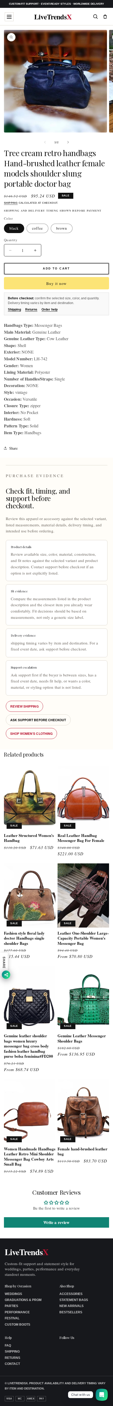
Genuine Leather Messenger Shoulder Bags (82, 1038)
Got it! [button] (98, 1395)
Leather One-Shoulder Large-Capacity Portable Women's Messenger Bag (83, 938)
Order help (50, 309)
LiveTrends (53, 16)
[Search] (95, 16)
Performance (17, 1312)
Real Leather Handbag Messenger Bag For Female (81, 838)
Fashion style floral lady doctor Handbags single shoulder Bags (24, 938)
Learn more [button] (63, 1398)
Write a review (56, 1222)
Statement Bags (73, 1300)
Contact (12, 1364)
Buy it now (56, 283)
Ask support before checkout (38, 720)
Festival (12, 1318)
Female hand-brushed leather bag (82, 1151)
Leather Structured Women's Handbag (29, 838)
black (14, 228)
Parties (11, 1306)
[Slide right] (68, 142)
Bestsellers (70, 1312)
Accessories (71, 1294)
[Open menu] (9, 16)
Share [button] (13, 448)
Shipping (11, 202)
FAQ (8, 1345)
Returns (31, 309)
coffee (37, 228)
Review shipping (24, 706)
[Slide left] (45, 142)
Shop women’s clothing (31, 733)
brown (61, 228)
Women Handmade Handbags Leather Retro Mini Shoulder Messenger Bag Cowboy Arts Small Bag (29, 1156)
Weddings (13, 1294)
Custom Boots (17, 1324)
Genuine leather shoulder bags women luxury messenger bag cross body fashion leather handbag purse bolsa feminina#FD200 (28, 1046)
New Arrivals (71, 1306)
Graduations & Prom (23, 1300)
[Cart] (105, 16)
